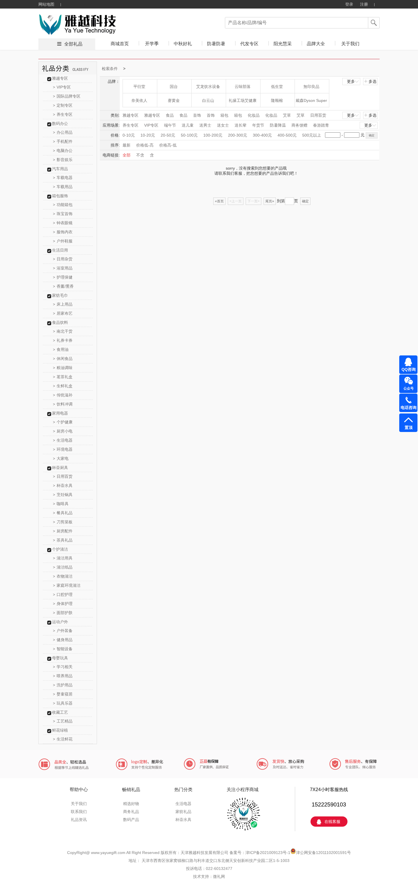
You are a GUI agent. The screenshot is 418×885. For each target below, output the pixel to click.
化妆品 (254, 115)
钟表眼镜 (63, 223)
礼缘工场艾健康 (242, 100)
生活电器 (63, 440)
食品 (170, 115)
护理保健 (63, 277)
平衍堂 (139, 86)
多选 (372, 81)
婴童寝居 (63, 694)
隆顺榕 (277, 100)
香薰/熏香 (63, 286)
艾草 (287, 115)
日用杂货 (63, 259)
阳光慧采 (283, 43)
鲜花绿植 (60, 730)
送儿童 (188, 125)
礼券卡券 (63, 340)
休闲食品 (63, 358)
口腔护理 (63, 594)
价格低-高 (145, 145)
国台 (174, 86)
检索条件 (110, 68)
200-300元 (237, 135)
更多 (351, 81)
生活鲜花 (63, 739)
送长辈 (241, 125)
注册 (364, 4)
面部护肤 (63, 612)
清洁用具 (63, 558)
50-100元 (189, 135)
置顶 (409, 427)
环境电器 (63, 449)
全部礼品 (73, 44)
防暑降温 (278, 125)
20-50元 (168, 135)
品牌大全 (316, 43)
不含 (140, 155)
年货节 (258, 125)
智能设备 (63, 649)
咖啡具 (61, 503)
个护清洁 (60, 549)
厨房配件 (63, 531)
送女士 (223, 125)
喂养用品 (63, 676)
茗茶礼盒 (63, 376)
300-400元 (262, 135)
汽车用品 (60, 168)
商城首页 (120, 43)
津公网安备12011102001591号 (323, 852)
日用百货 (63, 476)
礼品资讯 (79, 819)
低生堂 (277, 86)
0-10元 (129, 135)
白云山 (208, 100)
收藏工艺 (60, 712)
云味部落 (243, 86)
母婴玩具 (60, 658)
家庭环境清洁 (66, 585)
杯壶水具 (63, 485)
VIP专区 (62, 87)
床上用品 (63, 304)
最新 (127, 145)
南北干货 (63, 331)
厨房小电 (63, 431)
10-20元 (147, 135)
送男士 (205, 125)
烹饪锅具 (63, 494)
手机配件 (63, 141)
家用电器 (60, 413)
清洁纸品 (63, 567)
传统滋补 (63, 395)
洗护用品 (63, 685)
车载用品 (63, 186)
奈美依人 (139, 100)
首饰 (197, 115)
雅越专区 (60, 78)
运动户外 (60, 622)
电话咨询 (409, 407)
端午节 (170, 125)
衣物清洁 (63, 576)
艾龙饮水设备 (208, 86)
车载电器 (63, 177)
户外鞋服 (63, 241)
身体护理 (63, 603)
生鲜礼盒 (63, 386)
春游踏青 (321, 125)
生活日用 (60, 250)
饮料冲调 (63, 404)
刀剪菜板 (63, 522)
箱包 (224, 115)
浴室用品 (63, 268)
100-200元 (212, 135)
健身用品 (63, 639)
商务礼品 (131, 811)
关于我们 (350, 43)
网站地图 (46, 4)
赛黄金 (174, 100)
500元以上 (311, 135)
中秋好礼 (183, 43)
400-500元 (287, 135)
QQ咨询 (409, 369)
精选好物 (131, 803)
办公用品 (63, 132)
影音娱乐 (63, 159)
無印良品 (311, 86)
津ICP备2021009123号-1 (267, 852)
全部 (127, 155)
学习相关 (63, 666)
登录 (349, 4)
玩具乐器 (63, 703)
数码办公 (60, 123)
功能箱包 (63, 204)
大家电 (61, 458)
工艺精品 (63, 721)
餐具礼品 (63, 513)
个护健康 (63, 422)
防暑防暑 (216, 43)
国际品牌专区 (66, 96)
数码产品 (131, 819)
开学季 (152, 43)
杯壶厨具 (60, 467)
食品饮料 (60, 322)
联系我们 (79, 811)
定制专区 (63, 105)
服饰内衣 (63, 232)
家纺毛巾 (60, 295)
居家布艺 (63, 313)
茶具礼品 (63, 540)
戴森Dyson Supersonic (311, 102)
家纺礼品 (183, 811)
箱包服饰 (60, 196)
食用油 (61, 349)
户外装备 (63, 630)
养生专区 (63, 114)
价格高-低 (168, 145)
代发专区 (249, 43)
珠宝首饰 (63, 213)
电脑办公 (63, 150)
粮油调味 (63, 367)
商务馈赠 (299, 125)
